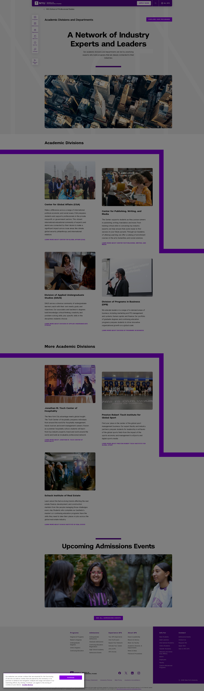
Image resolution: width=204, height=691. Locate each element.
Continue (70, 677)
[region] (43, 680)
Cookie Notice (27, 685)
